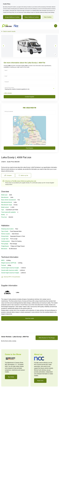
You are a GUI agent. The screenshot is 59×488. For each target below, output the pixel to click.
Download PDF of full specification (12, 276)
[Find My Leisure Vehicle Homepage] (10, 26)
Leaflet (30, 144)
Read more (40, 380)
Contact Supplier (29, 97)
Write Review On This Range (47, 338)
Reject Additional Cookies (32, 17)
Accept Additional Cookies (12, 17)
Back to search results (9, 31)
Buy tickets (11, 377)
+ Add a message (8, 93)
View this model (29, 318)
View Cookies (47, 17)
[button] (15, 118)
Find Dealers (29, 148)
